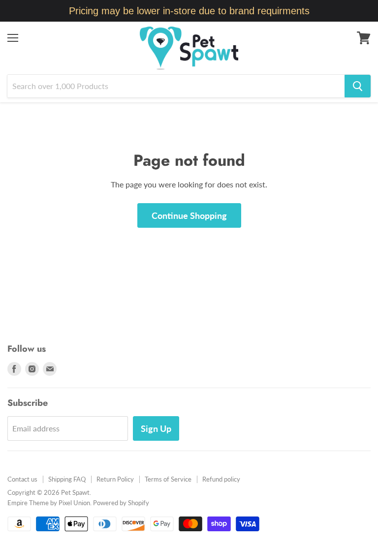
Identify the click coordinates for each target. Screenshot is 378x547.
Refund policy (221, 479)
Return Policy (115, 479)
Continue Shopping (189, 215)
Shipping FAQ (67, 479)
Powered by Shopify (121, 503)
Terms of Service (168, 479)
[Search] (358, 86)
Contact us (22, 479)
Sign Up (156, 428)
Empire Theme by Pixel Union (48, 503)
